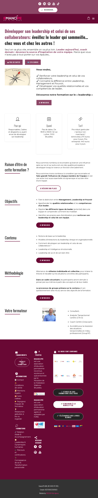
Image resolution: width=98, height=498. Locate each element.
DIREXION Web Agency (52, 493)
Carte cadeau (18, 397)
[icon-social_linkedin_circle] (44, 4)
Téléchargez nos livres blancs (69, 416)
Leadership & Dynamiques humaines (20, 444)
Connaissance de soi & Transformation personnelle (21, 464)
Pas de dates (14, 62)
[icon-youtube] (53, 4)
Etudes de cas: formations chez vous (68, 392)
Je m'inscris (45, 225)
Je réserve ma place (48, 188)
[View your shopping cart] (88, 19)
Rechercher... (49, 10)
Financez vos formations (22, 363)
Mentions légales (20, 392)
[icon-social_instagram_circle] (49, 4)
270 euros (33, 62)
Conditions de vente (19, 386)
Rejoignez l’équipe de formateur (20, 403)
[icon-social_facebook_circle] (39, 4)
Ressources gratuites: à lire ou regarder (19, 415)
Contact (20, 380)
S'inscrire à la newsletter (69, 404)
